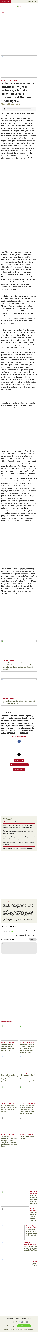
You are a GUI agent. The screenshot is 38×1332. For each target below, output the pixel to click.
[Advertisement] (19, 35)
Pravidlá (23, 1318)
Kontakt (17, 1318)
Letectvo (12, 1103)
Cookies (28, 1318)
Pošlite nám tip (19, 769)
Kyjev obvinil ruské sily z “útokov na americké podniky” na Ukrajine (18, 843)
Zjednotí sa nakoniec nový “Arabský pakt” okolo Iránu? (19, 848)
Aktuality (4, 80)
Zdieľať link (19, 760)
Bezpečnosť (13, 80)
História (30, 1134)
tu (7, 919)
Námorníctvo (31, 1103)
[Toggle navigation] (2, 12)
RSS (8, 1318)
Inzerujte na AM (31, 1)
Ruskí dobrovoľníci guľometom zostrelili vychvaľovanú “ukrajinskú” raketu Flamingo (19, 838)
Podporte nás (5, 1)
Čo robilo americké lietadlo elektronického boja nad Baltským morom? (18, 832)
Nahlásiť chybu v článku (19, 765)
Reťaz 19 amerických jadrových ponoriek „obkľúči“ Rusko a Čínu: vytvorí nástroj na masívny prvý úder (17, 826)
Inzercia (11, 1318)
